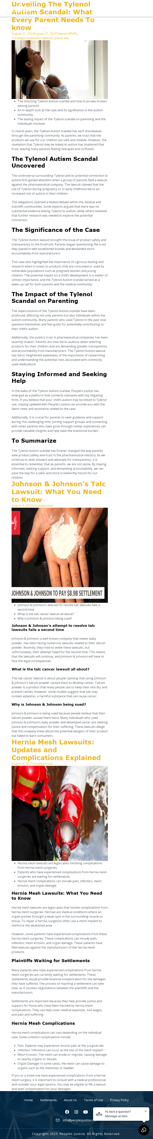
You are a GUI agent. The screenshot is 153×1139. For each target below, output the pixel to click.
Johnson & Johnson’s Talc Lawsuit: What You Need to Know (59, 491)
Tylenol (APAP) (66, 33)
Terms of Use (93, 1100)
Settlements (48, 1100)
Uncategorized (22, 38)
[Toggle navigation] (138, 7)
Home (28, 1100)
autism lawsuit (42, 38)
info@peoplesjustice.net (79, 1120)
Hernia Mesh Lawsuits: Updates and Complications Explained (56, 749)
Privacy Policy (119, 1100)
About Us (70, 1100)
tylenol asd (61, 38)
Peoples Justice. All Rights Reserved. (90, 1134)
